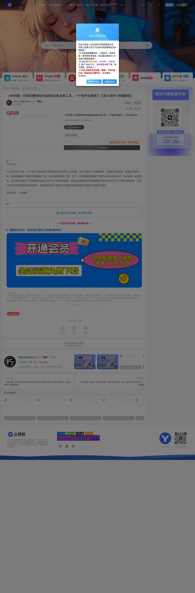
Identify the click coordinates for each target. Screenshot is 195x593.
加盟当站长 (110, 81)
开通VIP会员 (93, 81)
